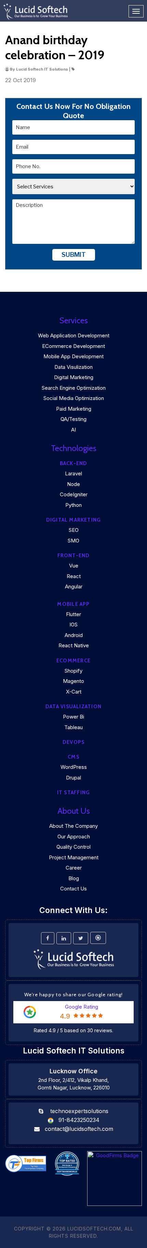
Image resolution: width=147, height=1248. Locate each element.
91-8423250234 (78, 1119)
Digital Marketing (73, 377)
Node (73, 484)
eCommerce (73, 661)
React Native (73, 645)
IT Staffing (73, 792)
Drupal (73, 777)
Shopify (73, 670)
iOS (73, 624)
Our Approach (73, 836)
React (74, 576)
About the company (73, 826)
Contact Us (73, 888)
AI (73, 429)
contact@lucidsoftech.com (79, 1128)
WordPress (74, 767)
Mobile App (73, 604)
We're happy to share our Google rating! (73, 994)
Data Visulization (73, 367)
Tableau (73, 727)
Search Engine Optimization (74, 388)
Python (73, 505)
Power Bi (73, 716)
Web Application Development (73, 335)
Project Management (73, 857)
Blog (73, 878)
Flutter (73, 614)
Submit (74, 254)
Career (74, 867)
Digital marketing (73, 520)
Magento (73, 681)
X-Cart (73, 691)
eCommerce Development (73, 346)
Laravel (73, 473)
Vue (73, 565)
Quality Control (73, 847)
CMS (73, 757)
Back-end (74, 463)
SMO (73, 540)
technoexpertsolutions (79, 1111)
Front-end (73, 555)
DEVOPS (73, 742)
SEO (74, 530)
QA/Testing (73, 419)
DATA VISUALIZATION (73, 706)
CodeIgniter (74, 494)
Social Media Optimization (73, 398)
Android (74, 635)
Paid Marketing (73, 408)
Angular (73, 586)
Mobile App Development (73, 356)
